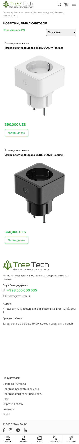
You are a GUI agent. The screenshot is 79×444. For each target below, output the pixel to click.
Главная (7, 12)
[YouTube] (25, 430)
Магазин (8, 442)
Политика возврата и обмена (21, 388)
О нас (6, 414)
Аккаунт (24, 442)
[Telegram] (18, 430)
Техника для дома (43, 12)
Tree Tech (20, 424)
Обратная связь (13, 403)
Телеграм (71, 442)
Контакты (9, 409)
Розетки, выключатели (17, 43)
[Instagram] (10, 430)
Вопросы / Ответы (14, 383)
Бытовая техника (23, 12)
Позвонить (55, 442)
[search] (60, 4)
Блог (5, 398)
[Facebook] (4, 430)
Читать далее (16, 132)
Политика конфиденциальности (22, 393)
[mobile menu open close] (74, 4)
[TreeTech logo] (18, 4)
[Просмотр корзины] (66, 4)
